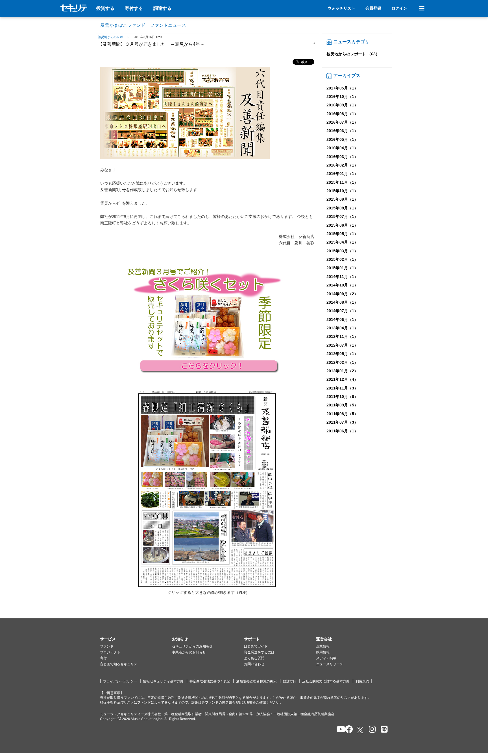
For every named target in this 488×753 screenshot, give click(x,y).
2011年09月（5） (342, 405)
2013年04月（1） (342, 328)
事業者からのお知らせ (189, 652)
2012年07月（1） (342, 345)
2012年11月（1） (342, 336)
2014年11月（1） (342, 276)
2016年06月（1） (342, 130)
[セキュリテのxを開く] (360, 730)
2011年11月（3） (342, 388)
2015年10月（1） (342, 191)
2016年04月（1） (342, 148)
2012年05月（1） (342, 353)
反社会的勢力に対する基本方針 (326, 681)
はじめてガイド (256, 646)
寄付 (103, 658)
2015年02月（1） (342, 259)
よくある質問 (254, 658)
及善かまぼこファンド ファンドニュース (143, 25)
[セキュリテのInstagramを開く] (371, 730)
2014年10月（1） (342, 285)
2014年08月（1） (342, 302)
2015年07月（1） (342, 216)
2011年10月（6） (342, 396)
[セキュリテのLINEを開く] (383, 730)
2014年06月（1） (342, 319)
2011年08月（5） (342, 413)
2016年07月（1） (342, 122)
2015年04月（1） (342, 242)
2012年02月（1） (342, 362)
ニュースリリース (329, 664)
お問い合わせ (254, 664)
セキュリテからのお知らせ (192, 646)
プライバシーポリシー (120, 681)
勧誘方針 (289, 681)
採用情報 (323, 652)
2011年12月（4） (342, 379)
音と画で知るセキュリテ (118, 664)
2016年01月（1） (342, 173)
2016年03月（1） (342, 156)
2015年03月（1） (342, 251)
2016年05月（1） (342, 139)
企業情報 (323, 646)
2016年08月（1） (342, 113)
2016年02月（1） (342, 165)
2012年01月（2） (342, 371)
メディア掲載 (326, 658)
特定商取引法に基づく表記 (209, 681)
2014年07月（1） (342, 310)
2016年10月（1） (342, 96)
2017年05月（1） (342, 88)
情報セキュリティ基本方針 (163, 681)
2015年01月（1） (342, 268)
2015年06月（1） (342, 225)
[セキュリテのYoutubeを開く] (338, 730)
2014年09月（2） (342, 294)
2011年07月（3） (342, 422)
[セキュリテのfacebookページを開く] (347, 730)
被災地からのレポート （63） (353, 54)
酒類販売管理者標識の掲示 (256, 681)
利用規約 (362, 681)
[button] (136, 639)
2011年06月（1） (342, 431)
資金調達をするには (259, 652)
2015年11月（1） (342, 182)
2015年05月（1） (342, 233)
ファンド (107, 646)
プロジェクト (110, 652)
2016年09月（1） (342, 105)
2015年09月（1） (342, 199)
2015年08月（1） (342, 208)
